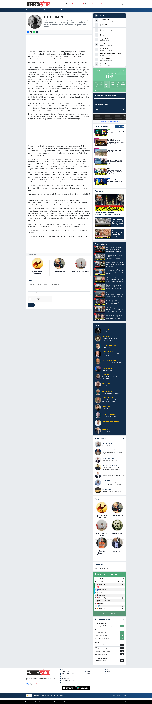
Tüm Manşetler (66, 678)
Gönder (31, 305)
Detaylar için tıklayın (109, 613)
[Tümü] (123, 325)
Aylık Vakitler (99, 90)
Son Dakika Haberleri (68, 680)
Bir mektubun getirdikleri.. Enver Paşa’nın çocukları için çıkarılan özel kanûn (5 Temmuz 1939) (113, 483)
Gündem (34, 10)
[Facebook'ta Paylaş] (28, 32)
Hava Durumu (66, 671)
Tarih (62, 10)
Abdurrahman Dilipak (109, 360)
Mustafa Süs (106, 375)
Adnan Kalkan (107, 391)
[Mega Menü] (125, 4)
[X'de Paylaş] (31, 32)
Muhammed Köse (107, 398)
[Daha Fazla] (37, 32)
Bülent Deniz (106, 329)
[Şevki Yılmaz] (98, 338)
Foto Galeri (77, 4)
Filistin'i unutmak (107, 347)
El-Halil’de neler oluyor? (109, 416)
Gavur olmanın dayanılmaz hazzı (112, 491)
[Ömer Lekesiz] (98, 475)
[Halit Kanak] (98, 482)
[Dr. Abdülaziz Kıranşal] (98, 467)
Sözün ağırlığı (106, 445)
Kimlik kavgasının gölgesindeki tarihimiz (112, 453)
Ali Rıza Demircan (108, 458)
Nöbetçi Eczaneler (67, 669)
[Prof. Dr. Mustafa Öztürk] (98, 422)
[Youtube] (36, 683)
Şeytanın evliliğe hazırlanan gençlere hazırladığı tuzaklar (111, 468)
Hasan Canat (106, 406)
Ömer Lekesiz (106, 473)
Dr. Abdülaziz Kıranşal (109, 465)
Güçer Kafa (106, 383)
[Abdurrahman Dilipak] (98, 361)
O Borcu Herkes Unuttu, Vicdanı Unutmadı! (112, 354)
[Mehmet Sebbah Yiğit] (98, 346)
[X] (30, 683)
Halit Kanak (106, 480)
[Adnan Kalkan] (98, 392)
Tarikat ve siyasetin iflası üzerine (112, 362)
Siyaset (40, 10)
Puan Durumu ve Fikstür (68, 676)
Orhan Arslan (107, 443)
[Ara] (119, 4)
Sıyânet (104, 385)
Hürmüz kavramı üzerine (110, 424)
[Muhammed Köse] (98, 399)
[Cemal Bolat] (98, 430)
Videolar (87, 4)
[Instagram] (33, 683)
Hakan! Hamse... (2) (108, 332)
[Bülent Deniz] (98, 330)
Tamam (124, 701)
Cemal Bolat (106, 429)
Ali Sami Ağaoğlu (108, 489)
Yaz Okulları (106, 431)
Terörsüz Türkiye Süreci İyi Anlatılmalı (110, 377)
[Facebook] (27, 683)
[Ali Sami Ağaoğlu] (98, 490)
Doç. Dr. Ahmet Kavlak (109, 368)
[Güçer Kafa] (98, 384)
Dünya (46, 10)
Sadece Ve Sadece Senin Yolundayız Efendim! (110, 339)
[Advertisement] (59, 132)
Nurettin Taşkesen (108, 414)
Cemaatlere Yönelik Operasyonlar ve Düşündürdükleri (112, 400)
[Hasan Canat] (98, 407)
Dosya (104, 4)
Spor (58, 10)
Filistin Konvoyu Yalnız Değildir (111, 393)
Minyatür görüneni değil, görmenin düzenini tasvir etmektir (113, 476)
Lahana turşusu (107, 408)
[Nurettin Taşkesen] (98, 415)
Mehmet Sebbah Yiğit (109, 345)
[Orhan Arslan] (98, 444)
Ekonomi (52, 10)
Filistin (68, 4)
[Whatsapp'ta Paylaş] (34, 32)
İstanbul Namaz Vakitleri (68, 673)
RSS (29, 695)
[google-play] (83, 688)
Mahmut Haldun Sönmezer (111, 450)
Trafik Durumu (66, 675)
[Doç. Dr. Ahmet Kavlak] (98, 369)
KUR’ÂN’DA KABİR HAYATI (110, 460)
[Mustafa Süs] (98, 376)
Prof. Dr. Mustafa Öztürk (110, 421)
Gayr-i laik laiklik (107, 370)
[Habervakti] (38, 4)
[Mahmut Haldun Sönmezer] (98, 452)
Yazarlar (96, 4)
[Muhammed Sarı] (98, 353)
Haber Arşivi (65, 682)
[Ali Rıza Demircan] (98, 459)
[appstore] (69, 688)
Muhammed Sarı (107, 352)
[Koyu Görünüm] (122, 4)
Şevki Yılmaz (106, 336)
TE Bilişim (123, 695)
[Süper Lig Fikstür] (123, 619)
